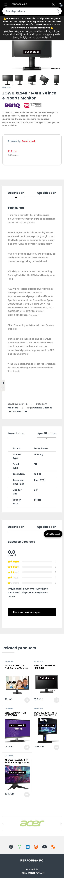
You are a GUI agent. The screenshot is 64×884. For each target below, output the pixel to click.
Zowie (44, 448)
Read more (56, 700)
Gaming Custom (42, 407)
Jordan (12, 411)
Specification (46, 193)
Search (57, 11)
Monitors (20, 24)
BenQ (37, 448)
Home (5, 24)
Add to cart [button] (27, 700)
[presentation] (61, 824)
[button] (58, 35)
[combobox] (27, 11)
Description (16, 193)
